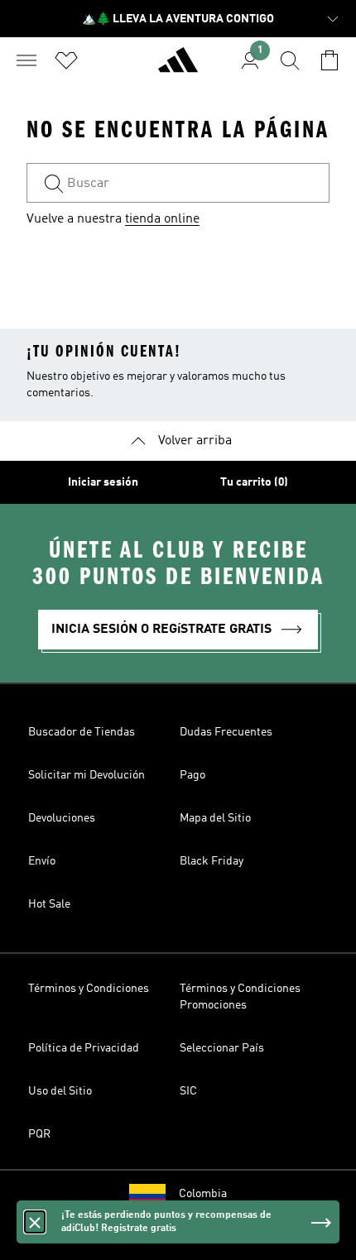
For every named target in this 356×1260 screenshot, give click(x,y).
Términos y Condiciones (88, 988)
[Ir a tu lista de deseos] (66, 60)
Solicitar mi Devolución (86, 775)
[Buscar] (290, 60)
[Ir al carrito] (329, 60)
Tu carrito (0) (254, 482)
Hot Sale (49, 904)
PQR (39, 1134)
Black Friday (211, 861)
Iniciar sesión (103, 482)
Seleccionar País (222, 1048)
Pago (192, 775)
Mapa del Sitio (215, 818)
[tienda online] (178, 67)
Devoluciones (61, 818)
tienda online (162, 219)
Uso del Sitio (60, 1091)
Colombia (203, 1194)
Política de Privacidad (83, 1048)
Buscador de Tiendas (81, 732)
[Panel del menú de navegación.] (26, 60)
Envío (41, 861)
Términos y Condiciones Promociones (240, 997)
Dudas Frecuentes (226, 732)
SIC (188, 1091)
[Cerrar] (35, 1222)
